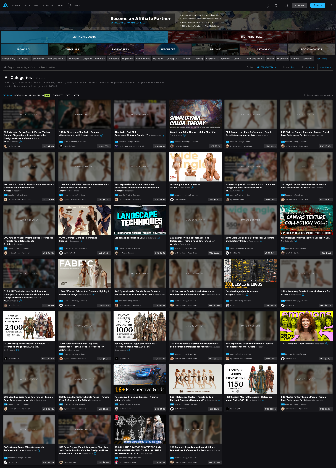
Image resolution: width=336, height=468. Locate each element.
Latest (76, 95)
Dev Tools (158, 58)
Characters (211, 58)
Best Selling (20, 95)
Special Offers (39, 95)
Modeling (198, 58)
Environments (143, 58)
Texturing (225, 58)
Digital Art (127, 58)
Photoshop (113, 58)
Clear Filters (325, 67)
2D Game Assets (255, 58)
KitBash (186, 58)
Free (68, 95)
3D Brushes (38, 58)
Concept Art (173, 58)
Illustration (282, 58)
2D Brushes (73, 58)
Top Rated (58, 95)
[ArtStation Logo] (5, 5)
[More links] (331, 5)
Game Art (238, 58)
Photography (8, 58)
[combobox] (168, 5)
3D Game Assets (56, 58)
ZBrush (270, 58)
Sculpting (307, 58)
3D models (24, 58)
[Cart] (275, 5)
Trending (7, 95)
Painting (295, 58)
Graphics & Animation (94, 58)
